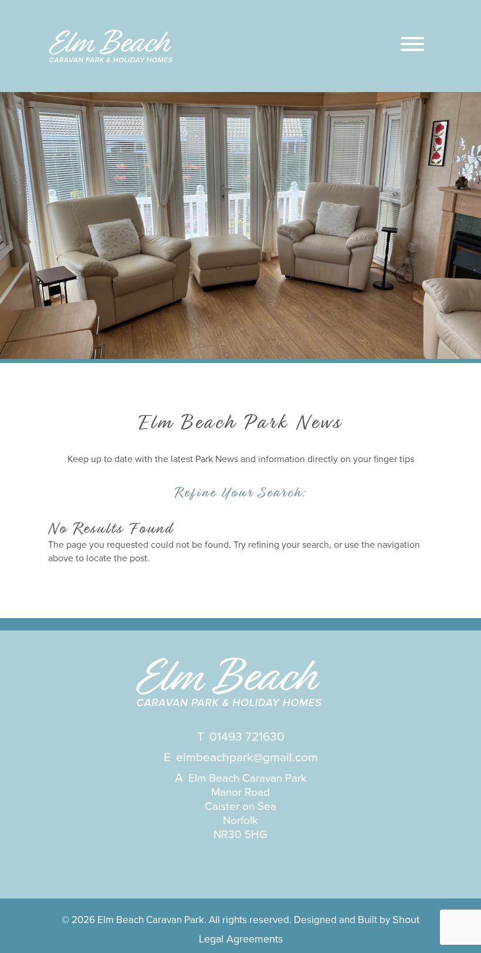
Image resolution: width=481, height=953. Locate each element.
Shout (405, 919)
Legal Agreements (241, 938)
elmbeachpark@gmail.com (247, 757)
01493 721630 (246, 737)
